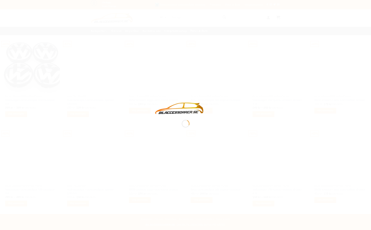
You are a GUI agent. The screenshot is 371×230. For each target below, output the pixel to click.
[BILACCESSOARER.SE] (179, 108)
